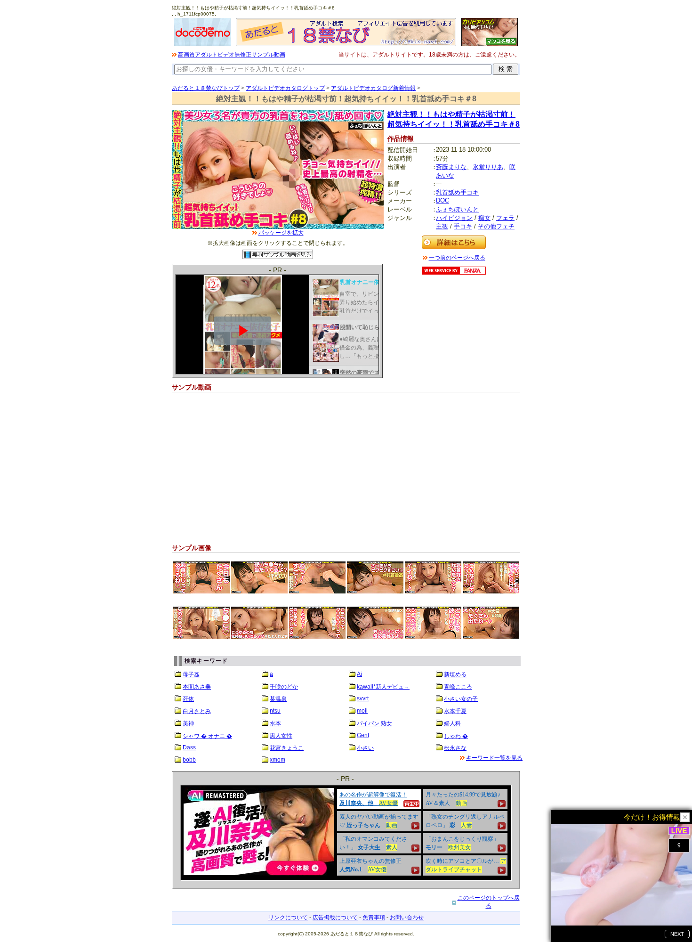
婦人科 (452, 723)
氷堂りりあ (488, 167)
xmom (277, 759)
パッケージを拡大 (281, 232)
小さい (365, 748)
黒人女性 (281, 735)
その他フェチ (496, 226)
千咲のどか (284, 686)
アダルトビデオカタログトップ (285, 88)
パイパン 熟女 (374, 723)
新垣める (455, 674)
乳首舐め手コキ (457, 192)
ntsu (275, 710)
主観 (442, 226)
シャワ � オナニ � (207, 736)
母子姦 (191, 674)
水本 (275, 723)
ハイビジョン (454, 217)
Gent (363, 735)
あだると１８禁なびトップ (206, 88)
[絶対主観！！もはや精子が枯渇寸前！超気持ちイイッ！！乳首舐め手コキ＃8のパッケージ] (278, 227)
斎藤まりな (451, 167)
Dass (189, 747)
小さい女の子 (461, 699)
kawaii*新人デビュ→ (383, 686)
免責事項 (373, 917)
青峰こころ (458, 686)
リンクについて (288, 917)
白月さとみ (197, 711)
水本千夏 (455, 711)
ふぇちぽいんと (457, 209)
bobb (189, 759)
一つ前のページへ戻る (457, 257)
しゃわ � (456, 736)
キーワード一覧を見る (494, 758)
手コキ (463, 226)
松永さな (455, 748)
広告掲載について (335, 917)
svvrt (363, 698)
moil (362, 710)
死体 (188, 699)
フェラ (505, 217)
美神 (188, 723)
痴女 (484, 217)
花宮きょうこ (287, 748)
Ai (359, 674)
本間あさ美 (197, 686)
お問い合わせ (407, 917)
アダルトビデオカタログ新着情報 (373, 88)
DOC (442, 200)
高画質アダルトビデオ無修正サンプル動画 (231, 54)
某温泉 (278, 699)
